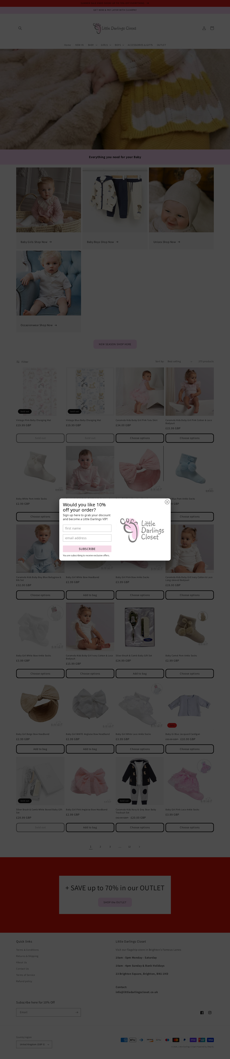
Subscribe (87, 549)
